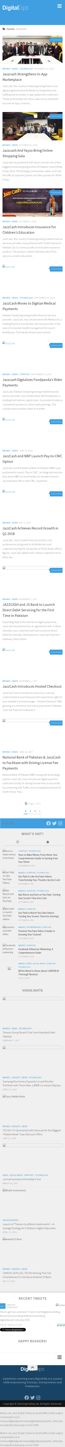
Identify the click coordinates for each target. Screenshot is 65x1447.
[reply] (58, 1324)
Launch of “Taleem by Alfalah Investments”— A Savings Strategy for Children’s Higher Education (29, 1226)
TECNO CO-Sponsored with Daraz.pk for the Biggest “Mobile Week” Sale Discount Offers (32, 1132)
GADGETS (16, 1077)
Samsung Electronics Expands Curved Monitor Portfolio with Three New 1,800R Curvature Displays (31, 1083)
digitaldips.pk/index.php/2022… (16, 1319)
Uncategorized (10, 1220)
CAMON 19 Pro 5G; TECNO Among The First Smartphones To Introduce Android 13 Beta (27, 1275)
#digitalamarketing (50, 1311)
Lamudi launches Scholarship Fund (22, 1179)
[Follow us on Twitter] (54, 823)
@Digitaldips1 (12, 1307)
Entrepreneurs (34, 927)
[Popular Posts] (48, 842)
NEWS (15, 68)
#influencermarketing (34, 1315)
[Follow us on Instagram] (60, 823)
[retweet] (61, 1324)
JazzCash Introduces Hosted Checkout (32, 686)
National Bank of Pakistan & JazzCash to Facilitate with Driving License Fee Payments (31, 763)
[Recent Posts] (18, 842)
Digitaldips (11, 1304)
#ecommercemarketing (11, 1315)
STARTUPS (25, 374)
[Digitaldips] (3, 1307)
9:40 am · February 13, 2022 (11, 1324)
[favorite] (64, 1324)
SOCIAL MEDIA (39, 963)
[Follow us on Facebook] (48, 823)
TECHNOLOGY (26, 68)
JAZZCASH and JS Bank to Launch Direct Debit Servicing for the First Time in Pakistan (28, 610)
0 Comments (56, 40)
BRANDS (6, 68)
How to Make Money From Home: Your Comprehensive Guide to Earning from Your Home (38, 858)
